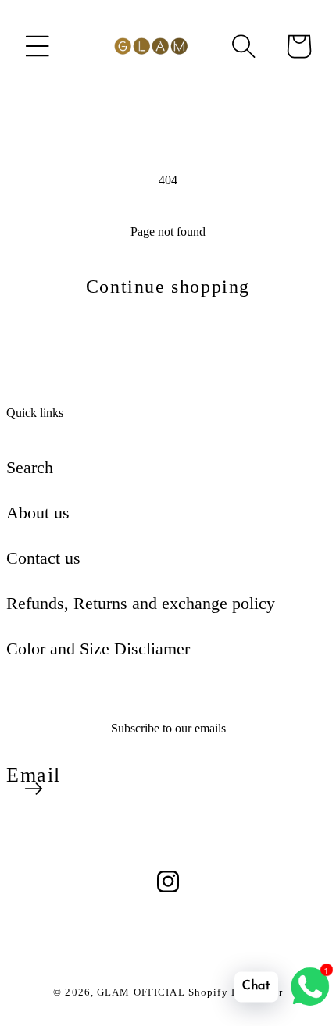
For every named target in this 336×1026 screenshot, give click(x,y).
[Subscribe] (33, 789)
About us (38, 512)
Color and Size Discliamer (98, 648)
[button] (37, 46)
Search (29, 467)
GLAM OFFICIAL (142, 992)
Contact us (43, 558)
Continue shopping (168, 286)
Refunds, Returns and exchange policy (140, 603)
